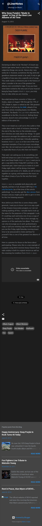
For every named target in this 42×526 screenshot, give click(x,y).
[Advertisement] (21, 402)
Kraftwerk (30, 328)
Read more (35, 454)
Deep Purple (7, 328)
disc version (31, 192)
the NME (23, 107)
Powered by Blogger (22, 517)
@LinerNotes (15, 3)
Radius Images (26, 521)
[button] (39, 13)
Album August (8, 324)
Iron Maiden (19, 328)
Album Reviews (22, 324)
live (4, 333)
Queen (10, 333)
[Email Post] (3, 320)
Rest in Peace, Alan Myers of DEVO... (18, 489)
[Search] (39, 4)
